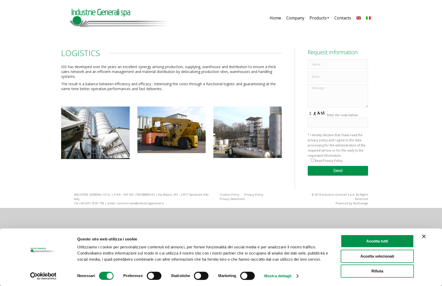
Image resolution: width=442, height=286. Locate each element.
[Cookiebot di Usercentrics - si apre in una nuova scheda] (43, 276)
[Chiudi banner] (424, 236)
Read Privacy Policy (328, 160)
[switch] (154, 276)
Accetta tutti (377, 241)
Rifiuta (377, 271)
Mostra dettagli (278, 276)
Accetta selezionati (377, 256)
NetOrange (360, 203)
